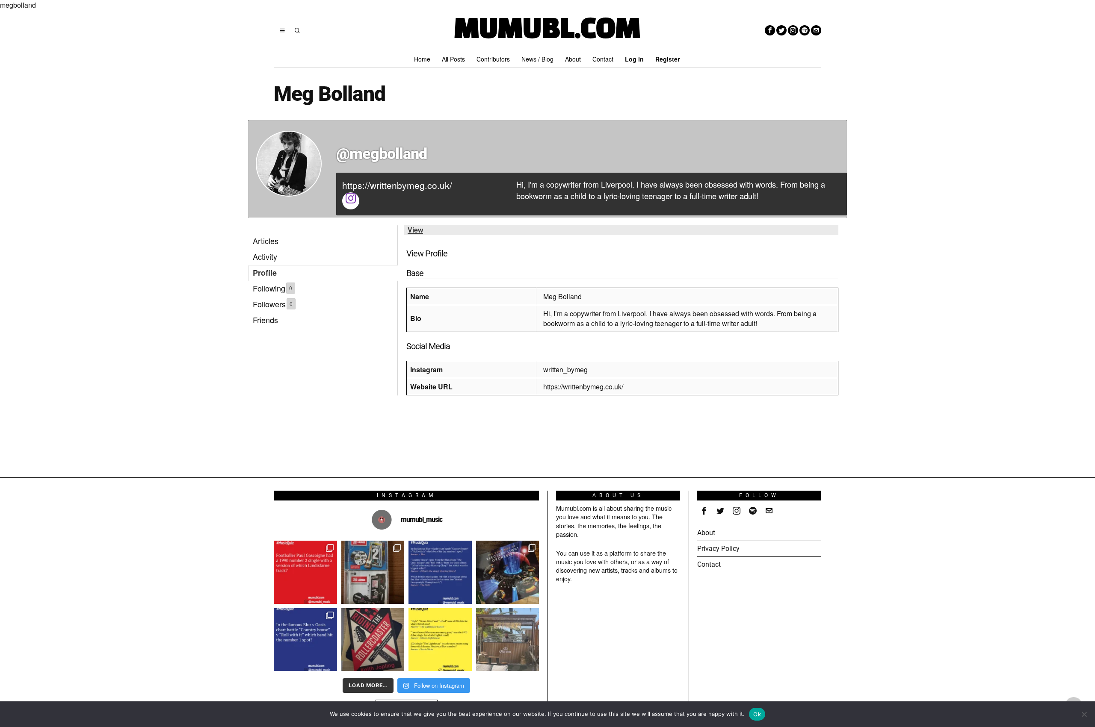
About (706, 533)
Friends (265, 319)
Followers (273, 303)
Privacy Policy (718, 549)
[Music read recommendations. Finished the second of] (373, 639)
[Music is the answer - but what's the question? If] (507, 639)
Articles (265, 240)
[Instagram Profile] (350, 200)
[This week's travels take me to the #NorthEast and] (305, 572)
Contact (709, 564)
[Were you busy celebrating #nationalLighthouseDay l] (440, 639)
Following (272, 288)
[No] (1084, 714)
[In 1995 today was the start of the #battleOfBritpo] (305, 639)
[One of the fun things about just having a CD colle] (507, 572)
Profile (265, 272)
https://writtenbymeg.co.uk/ (397, 185)
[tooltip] (770, 30)
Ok (757, 714)
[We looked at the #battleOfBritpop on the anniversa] (440, 572)
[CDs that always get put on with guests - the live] (373, 572)
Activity (265, 256)
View (415, 230)
